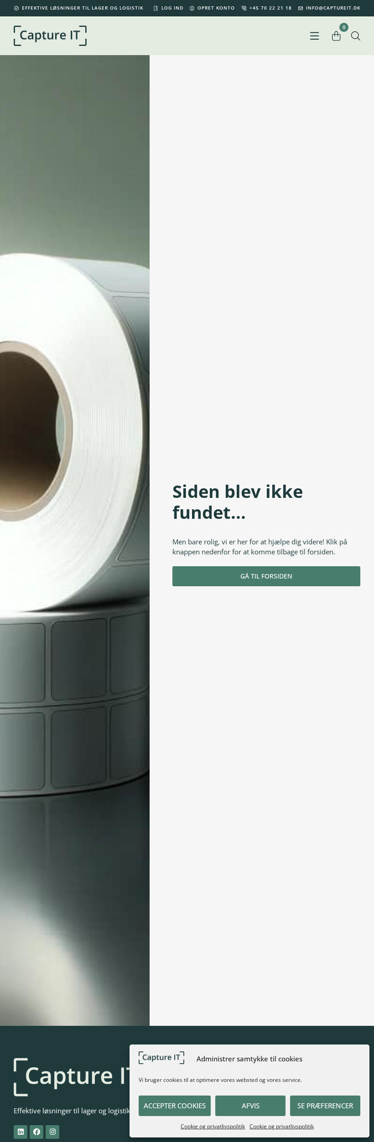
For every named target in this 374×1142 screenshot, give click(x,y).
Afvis (251, 1105)
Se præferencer (325, 1105)
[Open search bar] (355, 35)
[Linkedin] (20, 1132)
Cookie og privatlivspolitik (213, 1126)
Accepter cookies (175, 1105)
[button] (314, 35)
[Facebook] (36, 1132)
